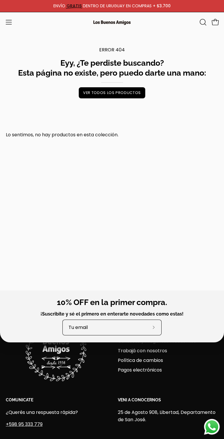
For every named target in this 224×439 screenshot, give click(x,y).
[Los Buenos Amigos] (112, 22)
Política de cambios (140, 360)
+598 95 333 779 (24, 424)
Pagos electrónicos (140, 369)
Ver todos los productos (112, 92)
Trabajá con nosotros (142, 350)
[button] (202, 22)
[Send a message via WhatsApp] (212, 427)
